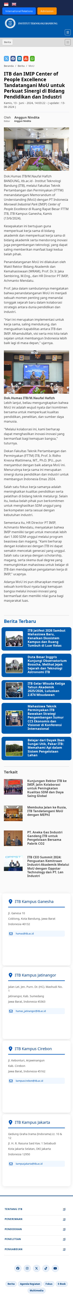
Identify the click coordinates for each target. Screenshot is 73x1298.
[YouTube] (55, 1268)
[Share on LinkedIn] (19, 58)
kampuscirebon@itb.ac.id (29, 1080)
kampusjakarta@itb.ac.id (29, 1163)
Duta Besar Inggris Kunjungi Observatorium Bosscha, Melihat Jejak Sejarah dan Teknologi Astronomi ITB (47, 664)
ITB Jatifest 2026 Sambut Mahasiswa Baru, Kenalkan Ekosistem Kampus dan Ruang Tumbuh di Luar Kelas (46, 638)
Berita (21, 66)
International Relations (19, 11)
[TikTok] (45, 1268)
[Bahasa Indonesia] (6, 4)
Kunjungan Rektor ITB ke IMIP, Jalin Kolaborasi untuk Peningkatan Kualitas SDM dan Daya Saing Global (47, 788)
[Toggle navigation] (68, 42)
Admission (47, 11)
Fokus (49, 1284)
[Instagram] (27, 1268)
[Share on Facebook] (13, 58)
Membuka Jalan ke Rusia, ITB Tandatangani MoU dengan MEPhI (47, 811)
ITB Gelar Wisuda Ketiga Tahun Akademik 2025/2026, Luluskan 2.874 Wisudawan (46, 689)
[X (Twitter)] (36, 1268)
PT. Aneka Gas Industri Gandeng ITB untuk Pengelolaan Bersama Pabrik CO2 (44, 838)
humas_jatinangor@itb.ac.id (31, 1011)
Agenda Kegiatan (30, 1284)
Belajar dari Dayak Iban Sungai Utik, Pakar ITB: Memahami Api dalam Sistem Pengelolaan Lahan (46, 747)
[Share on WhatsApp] (32, 58)
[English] (14, 4)
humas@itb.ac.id (25, 933)
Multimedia (36, 1290)
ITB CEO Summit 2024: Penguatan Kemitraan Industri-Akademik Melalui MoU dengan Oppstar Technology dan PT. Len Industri (48, 866)
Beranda (9, 66)
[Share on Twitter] (6, 58)
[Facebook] (17, 1268)
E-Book (62, 1284)
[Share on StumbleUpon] (25, 58)
